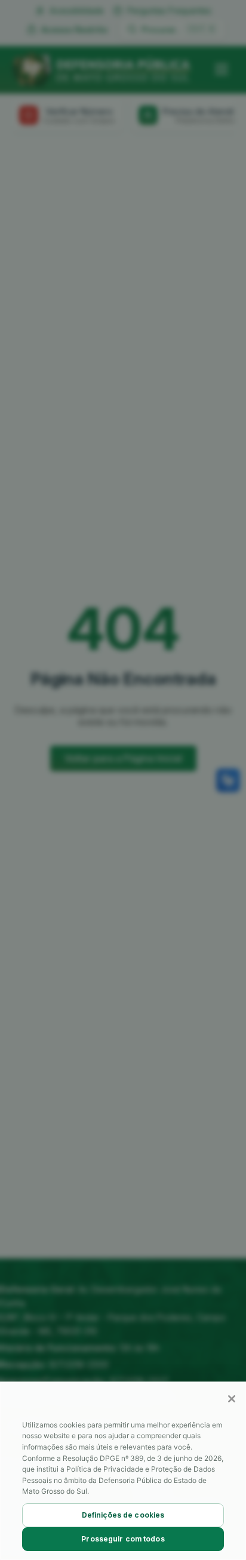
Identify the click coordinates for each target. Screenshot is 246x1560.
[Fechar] (232, 1399)
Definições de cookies (123, 1514)
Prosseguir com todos (122, 1538)
